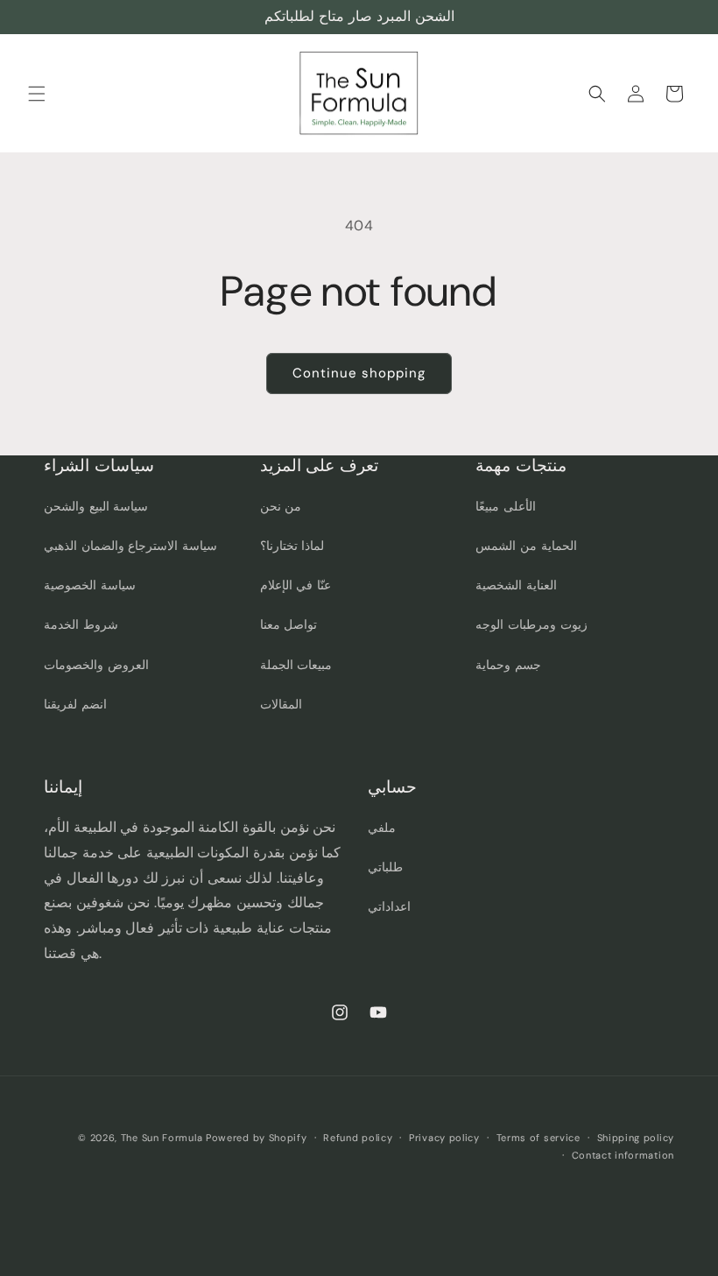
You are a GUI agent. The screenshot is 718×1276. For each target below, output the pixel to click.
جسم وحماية (508, 665)
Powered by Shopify (256, 1137)
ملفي (382, 827)
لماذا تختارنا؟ (292, 545)
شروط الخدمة (81, 624)
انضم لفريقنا (75, 704)
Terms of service (538, 1137)
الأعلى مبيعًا (505, 506)
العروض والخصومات (96, 665)
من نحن (281, 506)
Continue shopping (359, 373)
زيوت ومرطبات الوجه (531, 624)
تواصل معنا (289, 624)
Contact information (623, 1155)
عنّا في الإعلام (295, 585)
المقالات (281, 704)
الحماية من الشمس (525, 545)
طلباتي (385, 867)
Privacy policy (444, 1137)
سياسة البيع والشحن (96, 506)
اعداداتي (389, 906)
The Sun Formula (162, 1137)
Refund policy (357, 1137)
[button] (37, 93)
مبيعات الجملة (296, 665)
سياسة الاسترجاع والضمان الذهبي (130, 545)
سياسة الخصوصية (90, 585)
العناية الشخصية (516, 585)
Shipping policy (636, 1137)
